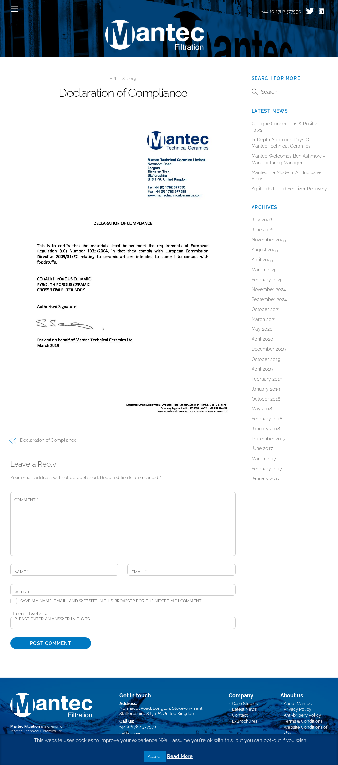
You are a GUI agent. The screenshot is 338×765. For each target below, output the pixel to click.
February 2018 (267, 418)
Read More (180, 756)
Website (23, 592)
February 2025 (267, 279)
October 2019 (266, 359)
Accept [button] (155, 756)
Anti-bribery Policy (302, 715)
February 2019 (267, 379)
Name (21, 572)
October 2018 (266, 399)
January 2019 (266, 389)
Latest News (244, 709)
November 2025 (269, 239)
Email (139, 572)
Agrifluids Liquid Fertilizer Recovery (289, 188)
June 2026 (262, 229)
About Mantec (298, 703)
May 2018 (262, 408)
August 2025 (265, 249)
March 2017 (264, 458)
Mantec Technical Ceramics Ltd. (36, 731)
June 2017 (262, 448)
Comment (26, 500)
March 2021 (264, 319)
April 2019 (262, 369)
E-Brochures (244, 721)
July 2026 (262, 219)
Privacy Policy (297, 709)
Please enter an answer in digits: (52, 619)
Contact (240, 715)
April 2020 (262, 339)
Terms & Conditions (303, 721)
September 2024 (269, 299)
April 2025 (262, 259)
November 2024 (269, 289)
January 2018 (266, 428)
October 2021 (266, 309)
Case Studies (245, 703)
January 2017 (266, 478)
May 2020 (262, 329)
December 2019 (269, 349)
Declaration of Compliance (123, 92)
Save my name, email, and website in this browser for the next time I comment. (111, 601)
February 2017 (267, 468)
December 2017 (268, 438)
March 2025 (264, 269)
